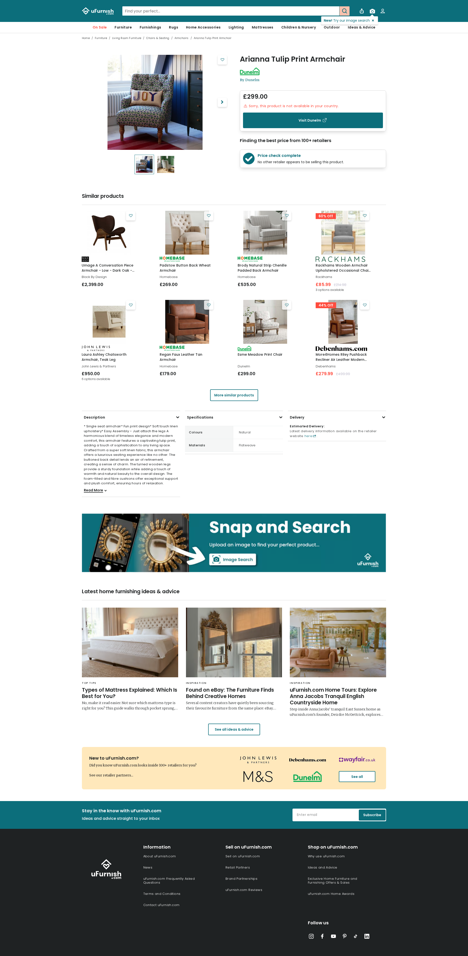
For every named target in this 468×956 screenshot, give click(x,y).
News (148, 867)
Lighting (236, 27)
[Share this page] (361, 11)
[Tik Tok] (355, 937)
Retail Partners (237, 867)
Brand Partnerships (241, 878)
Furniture (123, 27)
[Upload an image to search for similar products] (372, 11)
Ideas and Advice (322, 867)
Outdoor (332, 27)
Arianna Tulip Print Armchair (292, 59)
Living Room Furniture (126, 38)
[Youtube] (333, 937)
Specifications (200, 417)
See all (357, 776)
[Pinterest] (344, 937)
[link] (109, 233)
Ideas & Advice (362, 27)
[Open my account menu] (382, 11)
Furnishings (150, 27)
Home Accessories (203, 27)
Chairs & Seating (157, 38)
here (307, 436)
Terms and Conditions (162, 893)
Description (94, 417)
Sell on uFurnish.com (242, 856)
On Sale (100, 27)
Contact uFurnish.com (161, 905)
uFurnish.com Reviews (243, 890)
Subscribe (372, 815)
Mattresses (262, 27)
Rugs (173, 27)
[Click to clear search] (334, 11)
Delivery (297, 417)
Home (86, 38)
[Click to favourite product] (222, 60)
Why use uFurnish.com (326, 856)
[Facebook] (322, 937)
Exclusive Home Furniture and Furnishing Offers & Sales (332, 880)
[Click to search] (344, 11)
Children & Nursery (298, 27)
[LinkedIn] (366, 937)
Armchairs (182, 38)
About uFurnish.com (159, 856)
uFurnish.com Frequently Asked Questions (169, 880)
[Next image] (222, 102)
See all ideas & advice (234, 729)
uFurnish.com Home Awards (331, 893)
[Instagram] (311, 937)
